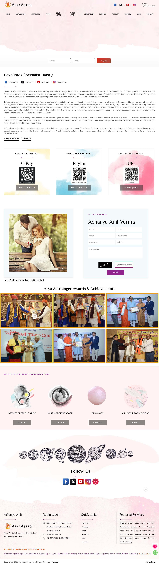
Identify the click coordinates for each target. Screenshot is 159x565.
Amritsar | (81, 554)
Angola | (98, 554)
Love (83, 538)
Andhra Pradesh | (89, 554)
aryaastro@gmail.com (53, 534)
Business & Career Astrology (143, 527)
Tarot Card (72, 14)
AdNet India (150, 562)
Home (8, 14)
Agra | (22, 554)
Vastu (48, 14)
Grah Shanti (140, 523)
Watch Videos (11, 138)
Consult (22, 423)
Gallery (128, 14)
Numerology (124, 527)
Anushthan (88, 14)
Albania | (42, 554)
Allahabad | (61, 554)
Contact (149, 14)
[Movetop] (146, 489)
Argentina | (105, 554)
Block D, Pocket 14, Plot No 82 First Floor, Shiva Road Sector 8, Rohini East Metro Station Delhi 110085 (59, 527)
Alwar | (68, 554)
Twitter (29, 82)
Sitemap (55, 562)
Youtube (45, 82)
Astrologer (20, 14)
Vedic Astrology (126, 523)
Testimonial (8, 537)
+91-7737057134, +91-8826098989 (57, 538)
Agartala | (16, 554)
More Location (144, 554)
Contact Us (18, 537)
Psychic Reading (126, 542)
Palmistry (150, 523)
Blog (139, 14)
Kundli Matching (126, 531)
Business (102, 14)
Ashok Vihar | (134, 554)
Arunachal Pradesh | (122, 554)
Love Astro (58, 14)
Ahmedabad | (29, 554)
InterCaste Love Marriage (144, 534)
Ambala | (74, 554)
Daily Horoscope (18, 533)
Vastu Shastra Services (144, 538)
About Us (7, 533)
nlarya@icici (131, 188)
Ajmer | (36, 554)
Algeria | (48, 554)
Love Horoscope (126, 534)
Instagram (62, 82)
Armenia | (112, 554)
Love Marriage (126, 538)
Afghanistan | (8, 554)
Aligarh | (54, 554)
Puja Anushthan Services (144, 531)
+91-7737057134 (27, 188)
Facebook (13, 82)
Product (115, 14)
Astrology (35, 14)
